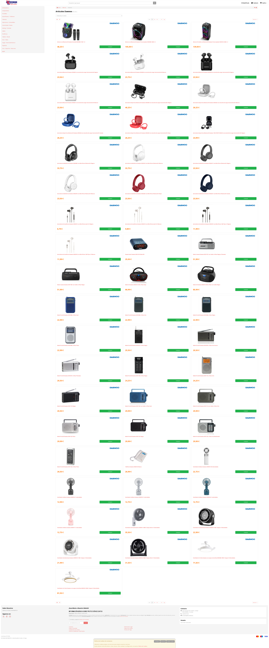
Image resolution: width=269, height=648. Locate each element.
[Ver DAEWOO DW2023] (225, 92)
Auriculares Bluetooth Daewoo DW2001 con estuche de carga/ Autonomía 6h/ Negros (77, 72)
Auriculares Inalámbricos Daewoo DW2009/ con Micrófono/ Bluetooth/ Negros (76, 163)
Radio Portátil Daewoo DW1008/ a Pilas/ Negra (204, 315)
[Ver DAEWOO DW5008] (225, 547)
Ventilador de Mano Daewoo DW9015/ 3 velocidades (137, 497)
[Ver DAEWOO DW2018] (89, 183)
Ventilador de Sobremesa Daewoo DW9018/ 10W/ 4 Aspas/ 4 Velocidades (210, 527)
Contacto (255, 3)
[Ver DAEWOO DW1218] (157, 244)
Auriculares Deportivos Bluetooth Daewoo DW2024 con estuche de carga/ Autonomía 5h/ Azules (80, 133)
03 (157, 19)
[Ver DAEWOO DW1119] (89, 396)
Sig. (164, 19)
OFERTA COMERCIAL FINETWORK (77, 631)
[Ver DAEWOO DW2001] (89, 62)
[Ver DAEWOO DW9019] (89, 547)
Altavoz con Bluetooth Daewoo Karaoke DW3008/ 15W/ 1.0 (71, 42)
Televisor (4, 19)
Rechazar (163, 641)
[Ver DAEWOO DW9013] (225, 456)
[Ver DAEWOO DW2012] (225, 122)
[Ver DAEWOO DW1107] (225, 244)
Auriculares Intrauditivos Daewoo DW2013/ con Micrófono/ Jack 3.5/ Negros (75, 224)
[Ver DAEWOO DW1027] (157, 335)
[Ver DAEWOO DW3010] (225, 31)
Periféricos (4, 34)
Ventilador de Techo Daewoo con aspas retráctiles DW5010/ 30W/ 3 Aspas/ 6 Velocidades (78, 588)
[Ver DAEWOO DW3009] (157, 31)
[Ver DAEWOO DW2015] (225, 213)
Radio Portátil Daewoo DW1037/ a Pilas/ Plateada (69, 375)
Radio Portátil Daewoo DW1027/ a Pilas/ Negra (136, 345)
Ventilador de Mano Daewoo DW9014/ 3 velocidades (69, 497)
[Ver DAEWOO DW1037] (89, 365)
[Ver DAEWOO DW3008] (89, 31)
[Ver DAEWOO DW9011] (157, 517)
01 (152, 19)
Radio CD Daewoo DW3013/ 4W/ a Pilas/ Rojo (135, 284)
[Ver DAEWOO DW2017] (225, 153)
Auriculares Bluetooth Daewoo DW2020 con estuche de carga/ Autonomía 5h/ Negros (213, 72)
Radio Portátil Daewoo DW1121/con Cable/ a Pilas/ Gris (206, 406)
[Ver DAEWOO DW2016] (89, 244)
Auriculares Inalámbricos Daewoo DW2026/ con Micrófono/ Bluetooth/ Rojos (143, 193)
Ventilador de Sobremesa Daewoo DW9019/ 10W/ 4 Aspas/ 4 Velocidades (74, 558)
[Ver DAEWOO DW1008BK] (225, 304)
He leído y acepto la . (79, 619)
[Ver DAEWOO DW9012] (157, 547)
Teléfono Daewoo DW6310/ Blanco (133, 466)
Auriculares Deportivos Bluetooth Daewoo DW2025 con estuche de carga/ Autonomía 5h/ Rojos (148, 133)
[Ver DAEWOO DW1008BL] (89, 304)
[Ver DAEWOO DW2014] (157, 213)
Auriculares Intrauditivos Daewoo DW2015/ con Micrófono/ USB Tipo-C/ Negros (212, 224)
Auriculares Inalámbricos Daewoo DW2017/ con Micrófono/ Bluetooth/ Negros (211, 163)
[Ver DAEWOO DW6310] (157, 456)
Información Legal (128, 626)
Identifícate (246, 3)
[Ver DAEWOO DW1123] (157, 426)
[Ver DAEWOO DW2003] (157, 92)
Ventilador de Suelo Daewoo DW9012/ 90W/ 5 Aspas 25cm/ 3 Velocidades (142, 558)
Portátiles (4, 13)
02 (154, 19)
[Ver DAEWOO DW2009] (89, 153)
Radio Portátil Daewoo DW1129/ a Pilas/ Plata (68, 466)
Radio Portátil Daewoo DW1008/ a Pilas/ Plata (68, 345)
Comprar (110, 46)
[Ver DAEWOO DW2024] (89, 122)
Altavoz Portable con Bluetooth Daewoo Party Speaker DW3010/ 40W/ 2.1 (210, 42)
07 (161, 19)
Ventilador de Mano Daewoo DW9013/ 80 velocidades (205, 466)
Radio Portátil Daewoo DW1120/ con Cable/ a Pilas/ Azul (138, 406)
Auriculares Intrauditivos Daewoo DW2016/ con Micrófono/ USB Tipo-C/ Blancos (76, 254)
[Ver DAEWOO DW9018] (225, 517)
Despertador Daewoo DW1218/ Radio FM (134, 254)
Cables (3, 31)
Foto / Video (5, 39)
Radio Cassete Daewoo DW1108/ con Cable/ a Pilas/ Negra (71, 284)
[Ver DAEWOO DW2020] (225, 62)
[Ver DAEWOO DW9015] (157, 487)
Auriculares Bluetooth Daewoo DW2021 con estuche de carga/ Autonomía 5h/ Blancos (77, 102)
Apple (3, 51)
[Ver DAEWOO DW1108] (89, 274)
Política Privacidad (73, 628)
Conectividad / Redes (7, 25)
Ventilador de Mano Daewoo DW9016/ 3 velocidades (205, 497)
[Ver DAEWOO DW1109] (157, 365)
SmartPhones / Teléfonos (8, 16)
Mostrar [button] (255, 19)
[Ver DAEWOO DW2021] (89, 92)
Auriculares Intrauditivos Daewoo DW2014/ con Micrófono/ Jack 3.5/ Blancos (143, 224)
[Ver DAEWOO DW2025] (157, 122)
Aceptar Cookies (170, 641)
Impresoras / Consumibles (8, 22)
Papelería (4, 45)
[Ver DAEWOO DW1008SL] (89, 335)
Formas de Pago (128, 629)
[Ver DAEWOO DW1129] (89, 456)
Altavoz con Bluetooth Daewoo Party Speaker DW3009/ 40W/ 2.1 (140, 42)
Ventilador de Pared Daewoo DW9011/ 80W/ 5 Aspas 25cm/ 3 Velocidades (142, 527)
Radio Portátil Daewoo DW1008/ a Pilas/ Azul (67, 315)
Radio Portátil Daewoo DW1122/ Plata (66, 436)
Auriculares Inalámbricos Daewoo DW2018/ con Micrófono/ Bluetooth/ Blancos (76, 193)
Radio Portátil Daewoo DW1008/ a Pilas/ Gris (135, 315)
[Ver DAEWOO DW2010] (157, 153)
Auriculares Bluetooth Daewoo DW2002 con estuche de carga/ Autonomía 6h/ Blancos (145, 72)
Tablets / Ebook (6, 36)
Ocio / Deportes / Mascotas (9, 48)
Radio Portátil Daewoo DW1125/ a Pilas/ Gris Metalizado (206, 436)
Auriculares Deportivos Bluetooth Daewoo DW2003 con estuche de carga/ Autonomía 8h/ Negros (148, 102)
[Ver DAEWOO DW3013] (157, 274)
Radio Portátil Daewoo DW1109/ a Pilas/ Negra (136, 375)
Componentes (5, 10)
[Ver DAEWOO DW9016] (225, 487)
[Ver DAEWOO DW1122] (89, 426)
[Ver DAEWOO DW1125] (225, 426)
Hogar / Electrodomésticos (8, 42)
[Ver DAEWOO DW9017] (89, 517)
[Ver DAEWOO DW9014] (89, 487)
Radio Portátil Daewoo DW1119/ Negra (66, 406)
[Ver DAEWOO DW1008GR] (157, 304)
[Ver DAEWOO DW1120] (157, 396)
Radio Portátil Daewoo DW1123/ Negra (134, 436)
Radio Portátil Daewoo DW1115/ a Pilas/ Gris (203, 375)
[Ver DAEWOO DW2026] (157, 183)
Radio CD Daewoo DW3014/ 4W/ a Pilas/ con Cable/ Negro (206, 284)
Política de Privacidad (124, 616)
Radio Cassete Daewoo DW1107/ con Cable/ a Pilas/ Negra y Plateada (209, 254)
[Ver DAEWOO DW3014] (225, 274)
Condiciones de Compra (74, 629)
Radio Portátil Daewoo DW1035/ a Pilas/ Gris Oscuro (205, 345)
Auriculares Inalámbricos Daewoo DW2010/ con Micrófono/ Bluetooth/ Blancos (144, 163)
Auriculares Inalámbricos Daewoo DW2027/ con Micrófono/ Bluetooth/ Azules (211, 193)
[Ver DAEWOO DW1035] (225, 335)
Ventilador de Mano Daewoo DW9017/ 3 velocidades (69, 527)
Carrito (264, 3)
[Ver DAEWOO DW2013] (89, 213)
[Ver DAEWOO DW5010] (89, 578)
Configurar (157, 641)
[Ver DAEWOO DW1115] (225, 365)
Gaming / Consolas (6, 28)
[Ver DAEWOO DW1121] (225, 396)
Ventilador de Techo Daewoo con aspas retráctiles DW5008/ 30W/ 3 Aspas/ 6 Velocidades (214, 558)
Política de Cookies (142, 646)
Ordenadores (5, 7)
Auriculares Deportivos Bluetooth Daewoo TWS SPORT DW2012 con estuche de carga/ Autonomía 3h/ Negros (219, 133)
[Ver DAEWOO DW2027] (225, 183)
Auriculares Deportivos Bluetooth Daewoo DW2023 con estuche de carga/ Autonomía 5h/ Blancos (216, 102)
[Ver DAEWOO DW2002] (157, 62)
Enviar (85, 622)
